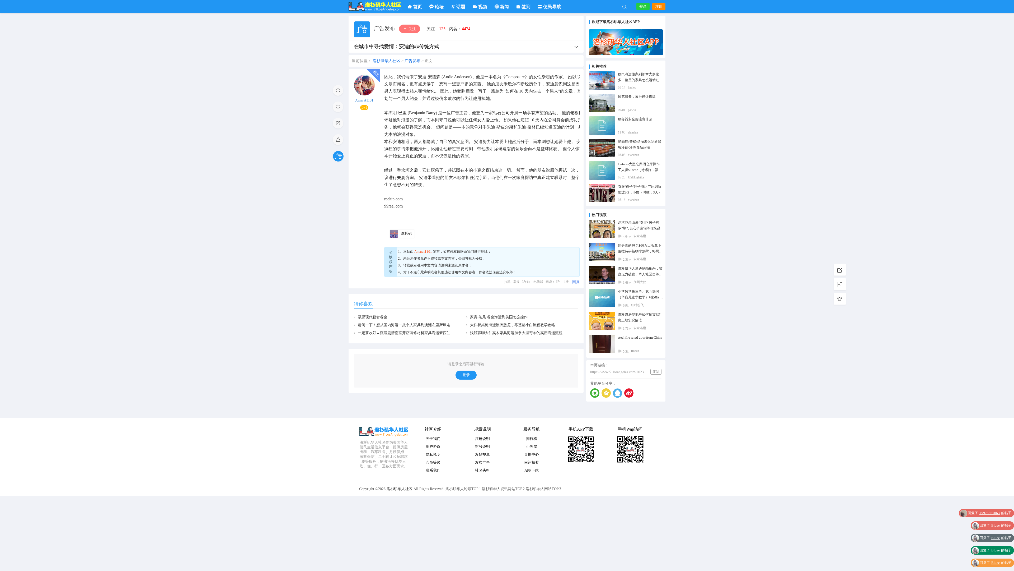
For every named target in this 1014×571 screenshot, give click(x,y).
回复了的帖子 (995, 514)
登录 (643, 6)
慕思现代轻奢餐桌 (372, 317)
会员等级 (433, 462)
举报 (516, 282)
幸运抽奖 (531, 462)
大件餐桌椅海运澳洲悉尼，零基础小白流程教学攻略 (512, 325)
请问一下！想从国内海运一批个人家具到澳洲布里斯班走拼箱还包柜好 (415, 325)
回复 (576, 282)
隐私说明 (433, 455)
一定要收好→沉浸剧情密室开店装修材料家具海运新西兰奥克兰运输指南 (417, 333)
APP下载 (531, 470)
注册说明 (482, 439)
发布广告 (482, 462)
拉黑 (507, 282)
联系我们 (467, 252)
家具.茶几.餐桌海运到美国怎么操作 (499, 317)
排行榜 (531, 439)
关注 (411, 29)
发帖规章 (482, 455)
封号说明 (482, 447)
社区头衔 (482, 470)
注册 (659, 6)
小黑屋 (531, 447)
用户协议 (433, 447)
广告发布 (385, 28)
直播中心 (531, 455)
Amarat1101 (364, 100)
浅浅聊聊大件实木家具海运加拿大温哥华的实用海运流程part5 (520, 333)
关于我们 (433, 439)
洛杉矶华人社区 (375, 6)
